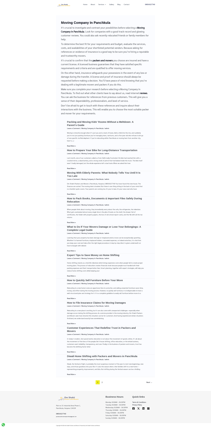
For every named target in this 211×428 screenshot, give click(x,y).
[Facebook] (133, 408)
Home (85, 4)
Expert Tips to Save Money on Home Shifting (93, 255)
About (93, 4)
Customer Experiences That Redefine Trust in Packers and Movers (101, 329)
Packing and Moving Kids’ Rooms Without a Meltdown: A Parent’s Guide (100, 123)
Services (101, 4)
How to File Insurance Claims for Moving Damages (96, 302)
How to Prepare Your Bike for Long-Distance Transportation (102, 150)
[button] (105, 4)
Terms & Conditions (139, 402)
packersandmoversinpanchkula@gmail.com (66, 416)
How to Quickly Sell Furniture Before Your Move (95, 280)
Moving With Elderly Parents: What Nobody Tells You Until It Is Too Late (103, 174)
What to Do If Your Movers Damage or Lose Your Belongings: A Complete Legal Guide (104, 228)
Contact (126, 4)
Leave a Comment (73, 128)
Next (149, 382)
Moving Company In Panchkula (92, 128)
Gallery (111, 4)
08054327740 (150, 4)
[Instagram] (148, 408)
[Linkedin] (143, 408)
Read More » (71, 146)
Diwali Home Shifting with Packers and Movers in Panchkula (102, 356)
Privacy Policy (137, 405)
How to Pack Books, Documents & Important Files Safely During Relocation (104, 200)
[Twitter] (138, 408)
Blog (118, 4)
